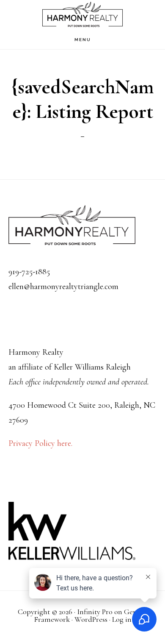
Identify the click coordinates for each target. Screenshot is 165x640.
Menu (82, 39)
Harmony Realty (82, 15)
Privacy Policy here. (40, 443)
